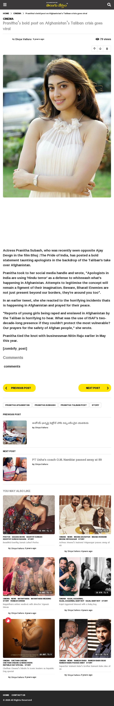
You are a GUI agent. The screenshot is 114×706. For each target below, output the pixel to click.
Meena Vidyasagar (68, 539)
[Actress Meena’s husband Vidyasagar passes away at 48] (85, 514)
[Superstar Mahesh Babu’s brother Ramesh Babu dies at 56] (85, 638)
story (95, 405)
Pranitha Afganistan (17, 405)
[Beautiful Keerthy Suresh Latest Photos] (29, 514)
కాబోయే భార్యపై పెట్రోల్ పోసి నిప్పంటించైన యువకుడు (60, 423)
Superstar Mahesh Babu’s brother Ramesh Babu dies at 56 (84, 668)
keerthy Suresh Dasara (14, 539)
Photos (6, 537)
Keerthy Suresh (34, 537)
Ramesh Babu (80, 660)
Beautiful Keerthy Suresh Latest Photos (21, 543)
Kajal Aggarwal (75, 599)
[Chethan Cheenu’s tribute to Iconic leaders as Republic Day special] (29, 638)
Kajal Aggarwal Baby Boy (71, 601)
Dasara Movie (18, 537)
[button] (5, 5)
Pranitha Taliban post (74, 405)
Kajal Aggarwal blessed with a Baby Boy (77, 605)
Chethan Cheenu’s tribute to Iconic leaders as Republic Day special (28, 670)
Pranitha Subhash (45, 405)
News (69, 537)
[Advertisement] (57, 222)
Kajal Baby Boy (93, 601)
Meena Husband (99, 537)
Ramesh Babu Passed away (72, 663)
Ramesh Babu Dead (97, 660)
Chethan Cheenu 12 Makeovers (18, 663)
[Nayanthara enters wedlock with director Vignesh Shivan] (29, 576)
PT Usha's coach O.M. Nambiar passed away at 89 (67, 459)
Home (6, 695)
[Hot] (8, 620)
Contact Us (18, 695)
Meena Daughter (82, 537)
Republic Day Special (13, 665)
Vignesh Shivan (17, 601)
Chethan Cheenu (19, 660)
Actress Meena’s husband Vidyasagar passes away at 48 (84, 544)
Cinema (8, 18)
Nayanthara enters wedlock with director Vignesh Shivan (26, 606)
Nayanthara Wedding (41, 599)
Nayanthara (23, 599)
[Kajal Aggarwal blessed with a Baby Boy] (85, 576)
